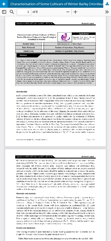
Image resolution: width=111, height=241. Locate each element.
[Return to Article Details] (4, 4)
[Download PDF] (107, 4)
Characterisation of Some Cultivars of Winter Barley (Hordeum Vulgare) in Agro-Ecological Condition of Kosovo (60, 4)
